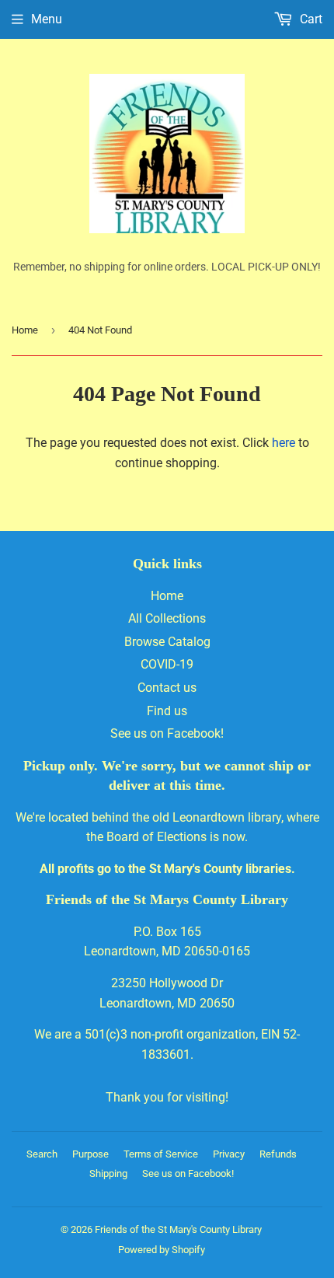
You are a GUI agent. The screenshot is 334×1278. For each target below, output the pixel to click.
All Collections (167, 618)
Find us (167, 711)
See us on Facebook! (167, 733)
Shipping (108, 1173)
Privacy (229, 1154)
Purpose (90, 1154)
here (283, 442)
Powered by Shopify (161, 1249)
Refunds (278, 1154)
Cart (309, 19)
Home (25, 330)
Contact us (167, 687)
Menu (46, 19)
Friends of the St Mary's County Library (178, 1229)
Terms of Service (161, 1154)
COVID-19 (167, 664)
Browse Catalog (167, 641)
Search (41, 1154)
